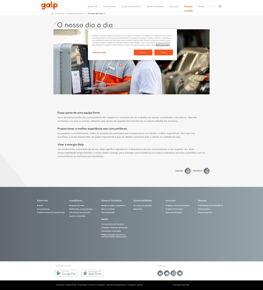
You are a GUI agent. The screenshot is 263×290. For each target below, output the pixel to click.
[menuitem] (93, 8)
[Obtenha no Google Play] (66, 273)
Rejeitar (143, 52)
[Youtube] (167, 273)
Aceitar (163, 52)
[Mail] (180, 273)
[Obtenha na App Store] (92, 273)
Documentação (108, 212)
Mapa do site (71, 285)
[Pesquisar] (220, 6)
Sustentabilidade (155, 6)
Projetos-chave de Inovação (178, 205)
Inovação (174, 6)
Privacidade (82, 285)
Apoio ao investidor (77, 216)
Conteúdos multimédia (111, 231)
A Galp (40, 205)
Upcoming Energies (174, 212)
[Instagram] (173, 273)
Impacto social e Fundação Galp (51, 212)
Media (201, 6)
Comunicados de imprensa (112, 224)
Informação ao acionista (79, 212)
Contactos (60, 285)
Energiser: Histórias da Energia (114, 227)
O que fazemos (43, 209)
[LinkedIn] (160, 273)
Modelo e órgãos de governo (113, 205)
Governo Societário (131, 6)
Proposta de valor (76, 205)
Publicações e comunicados (81, 209)
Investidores (110, 6)
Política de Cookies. (162, 45)
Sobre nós (42, 200)
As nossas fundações (143, 205)
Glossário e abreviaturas (116, 285)
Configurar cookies (99, 52)
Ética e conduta (108, 209)
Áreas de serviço (205, 212)
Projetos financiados (174, 209)
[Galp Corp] (49, 5)
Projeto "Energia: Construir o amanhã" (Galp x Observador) (114, 236)
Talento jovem (204, 209)
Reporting (138, 209)
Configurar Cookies (135, 285)
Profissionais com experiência (210, 205)
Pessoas (188, 6)
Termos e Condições (97, 285)
